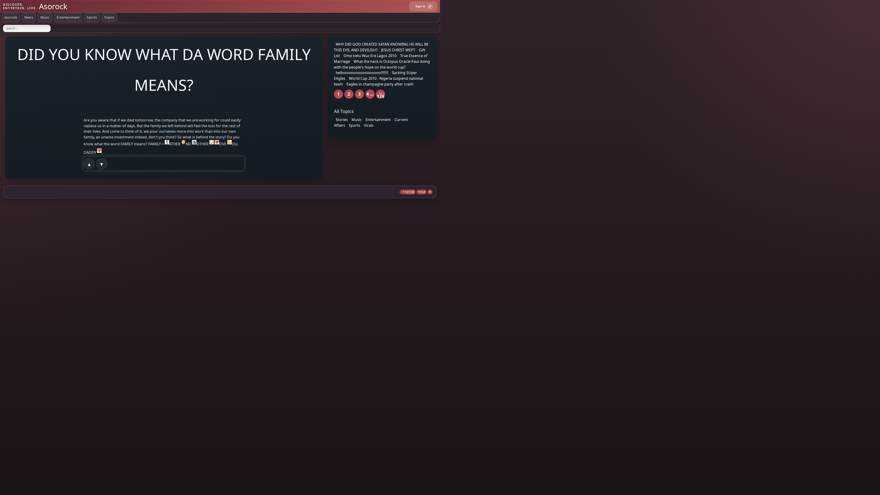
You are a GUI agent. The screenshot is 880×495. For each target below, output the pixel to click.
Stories (342, 119)
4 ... (370, 94)
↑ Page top (407, 192)
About (421, 192)
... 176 (380, 94)
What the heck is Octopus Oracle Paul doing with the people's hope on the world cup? (382, 64)
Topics (109, 17)
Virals (369, 125)
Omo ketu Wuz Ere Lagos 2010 (370, 55)
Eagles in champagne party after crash (379, 84)
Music (45, 17)
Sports (92, 17)
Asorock (10, 17)
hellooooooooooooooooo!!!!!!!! (362, 72)
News (28, 17)
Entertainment (68, 17)
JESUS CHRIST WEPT (398, 49)
